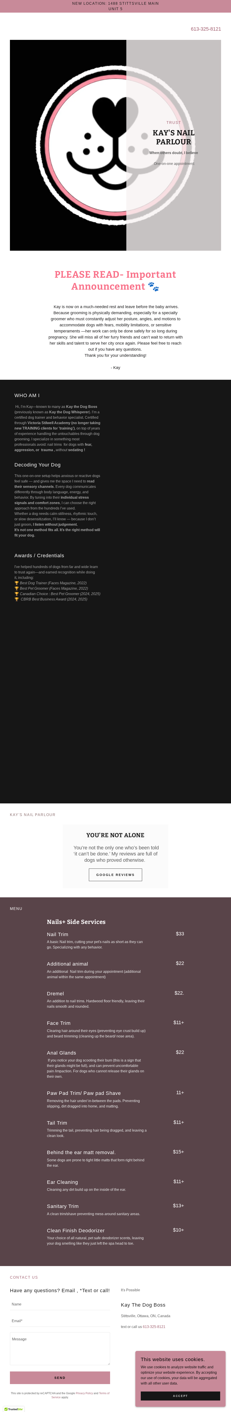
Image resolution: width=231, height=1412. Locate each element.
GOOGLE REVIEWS (115, 875)
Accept (180, 1395)
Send (60, 1378)
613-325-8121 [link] (206, 29)
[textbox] (60, 1304)
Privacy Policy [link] (84, 1393)
